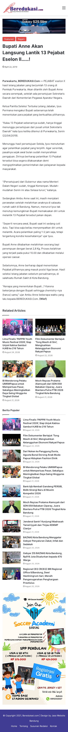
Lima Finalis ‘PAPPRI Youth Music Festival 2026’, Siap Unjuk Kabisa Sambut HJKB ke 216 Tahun (41, 423)
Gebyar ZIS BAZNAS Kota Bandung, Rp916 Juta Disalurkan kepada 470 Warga (42, 556)
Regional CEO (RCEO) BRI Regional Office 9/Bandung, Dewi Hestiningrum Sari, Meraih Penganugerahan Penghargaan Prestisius (42, 576)
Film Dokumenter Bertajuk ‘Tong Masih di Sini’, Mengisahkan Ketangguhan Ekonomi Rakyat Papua (50, 345)
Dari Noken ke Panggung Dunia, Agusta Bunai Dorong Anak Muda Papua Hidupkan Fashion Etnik (41, 455)
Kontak (53, 726)
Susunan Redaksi (39, 726)
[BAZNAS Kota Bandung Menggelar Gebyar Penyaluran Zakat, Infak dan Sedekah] (11, 542)
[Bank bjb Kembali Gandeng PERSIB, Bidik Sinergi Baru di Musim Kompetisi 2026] (11, 491)
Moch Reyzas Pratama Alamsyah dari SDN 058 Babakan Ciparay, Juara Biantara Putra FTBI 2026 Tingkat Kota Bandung (49, 387)
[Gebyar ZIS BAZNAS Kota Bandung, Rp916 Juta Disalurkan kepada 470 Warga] (11, 558)
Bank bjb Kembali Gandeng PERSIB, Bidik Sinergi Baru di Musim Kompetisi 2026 (42, 490)
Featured (9, 39)
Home (14, 726)
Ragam (21, 39)
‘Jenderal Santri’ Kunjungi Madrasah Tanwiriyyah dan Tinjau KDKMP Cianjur (43, 525)
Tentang (23, 726)
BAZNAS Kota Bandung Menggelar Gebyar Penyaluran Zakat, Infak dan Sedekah (43, 541)
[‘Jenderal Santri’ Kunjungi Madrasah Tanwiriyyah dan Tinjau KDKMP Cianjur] (11, 526)
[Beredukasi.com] (23, 7)
